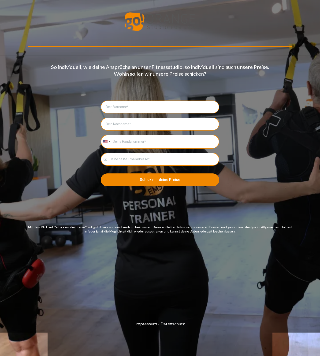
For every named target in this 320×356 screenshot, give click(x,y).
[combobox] (106, 141)
